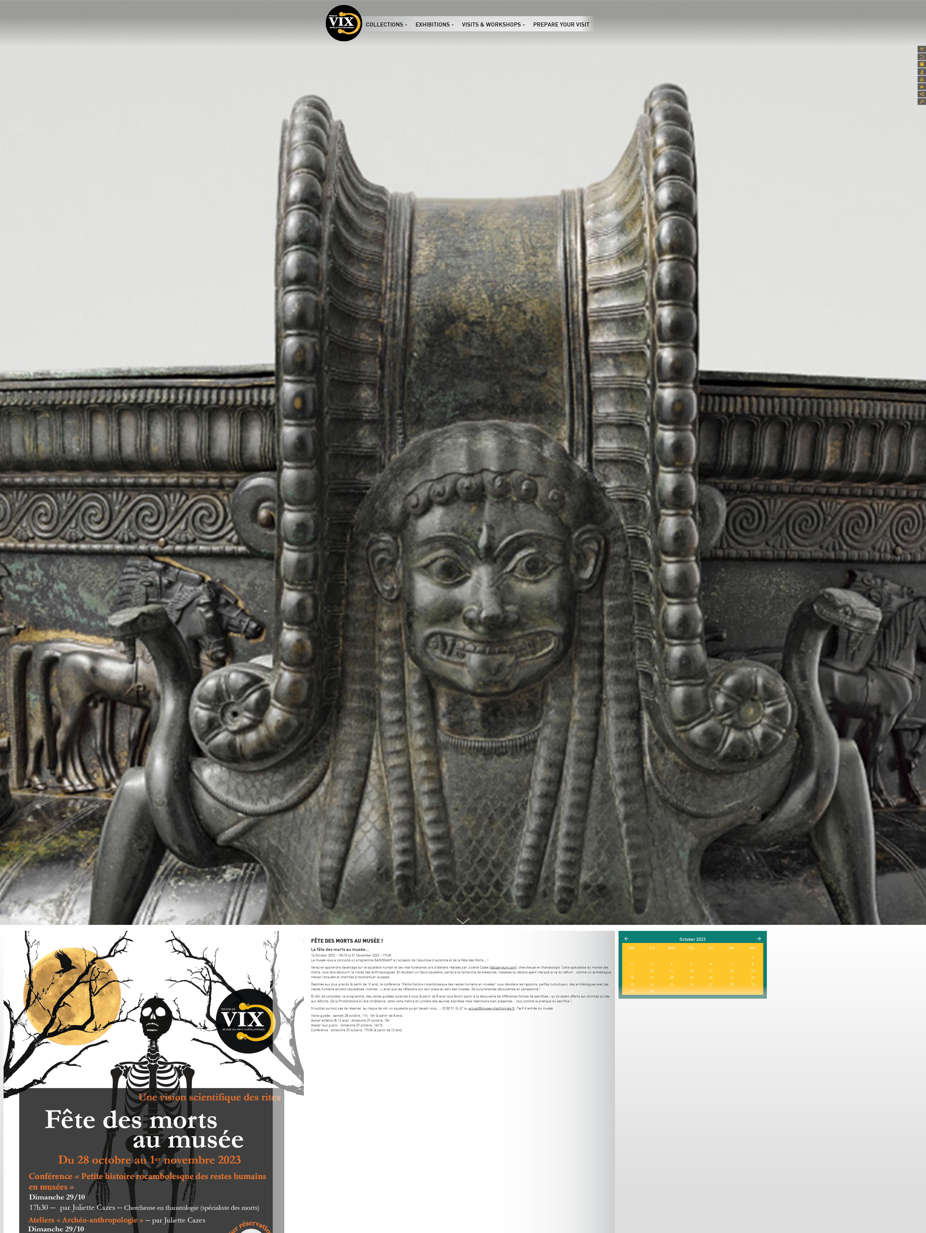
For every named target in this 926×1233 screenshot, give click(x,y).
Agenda (922, 64)
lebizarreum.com (503, 967)
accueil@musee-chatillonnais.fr (492, 1008)
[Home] (344, 23)
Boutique (922, 86)
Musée (922, 56)
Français (922, 49)
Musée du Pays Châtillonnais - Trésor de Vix (362, 11)
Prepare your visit (561, 24)
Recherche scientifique (922, 71)
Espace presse (922, 79)
